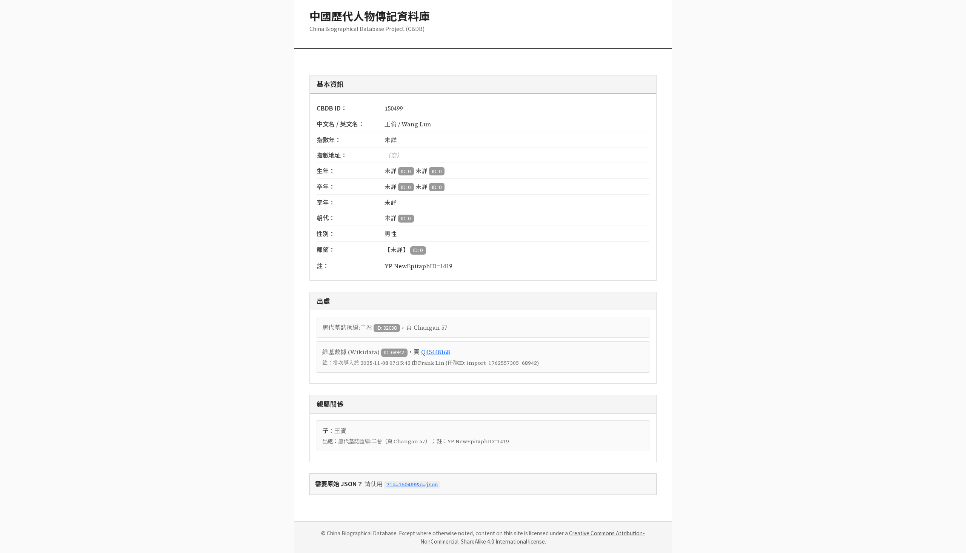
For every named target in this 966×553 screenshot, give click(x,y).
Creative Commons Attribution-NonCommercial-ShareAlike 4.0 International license (532, 537)
